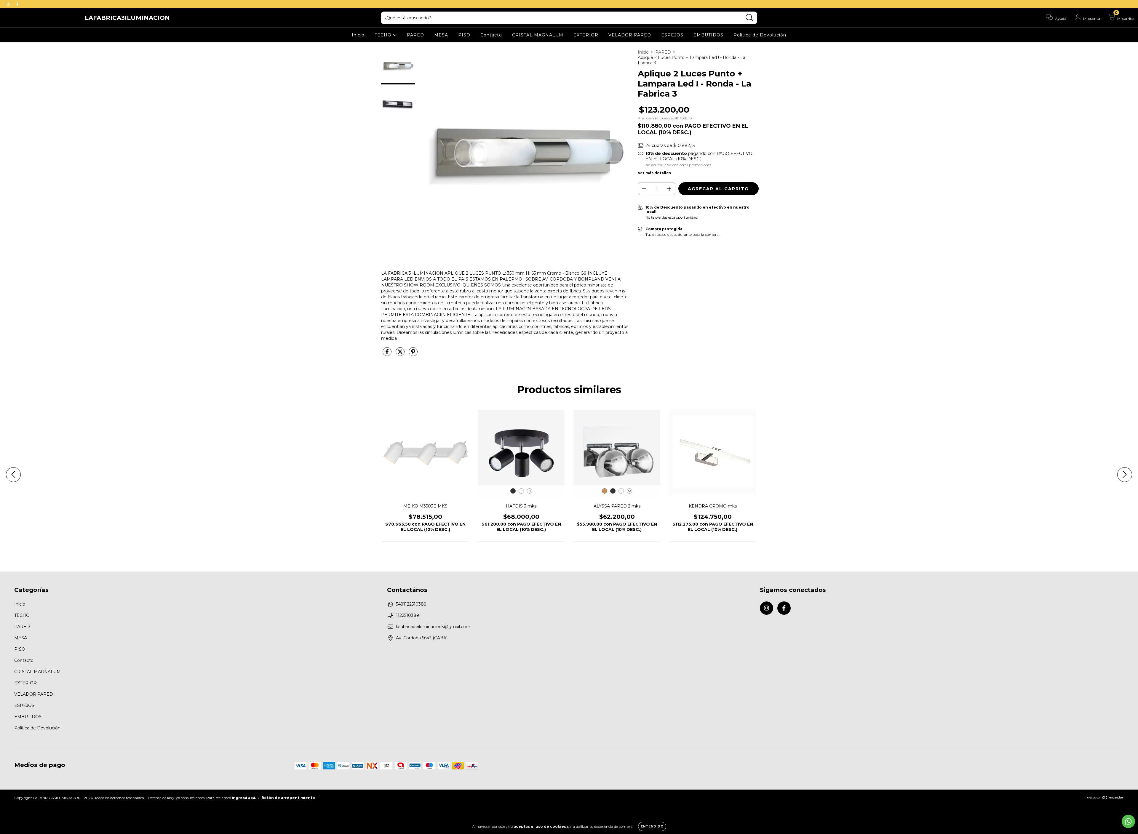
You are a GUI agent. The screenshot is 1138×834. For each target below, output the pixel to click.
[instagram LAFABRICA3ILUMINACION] (8, 4)
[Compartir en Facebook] (388, 354)
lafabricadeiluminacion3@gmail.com (433, 626)
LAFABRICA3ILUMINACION (127, 17)
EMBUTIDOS (708, 35)
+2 (629, 491)
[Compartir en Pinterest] (413, 354)
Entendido (652, 826)
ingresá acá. (244, 797)
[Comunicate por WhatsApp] (1128, 821)
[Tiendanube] (1105, 798)
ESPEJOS (672, 35)
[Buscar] (750, 18)
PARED (415, 35)
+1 (529, 491)
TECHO (384, 35)
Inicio (358, 35)
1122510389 (407, 615)
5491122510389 (411, 604)
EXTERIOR (585, 35)
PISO (464, 35)
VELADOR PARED (629, 35)
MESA (441, 35)
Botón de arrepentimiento (288, 797)
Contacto (491, 35)
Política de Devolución (759, 35)
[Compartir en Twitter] (401, 354)
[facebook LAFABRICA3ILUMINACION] (17, 4)
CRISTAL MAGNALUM (537, 35)
